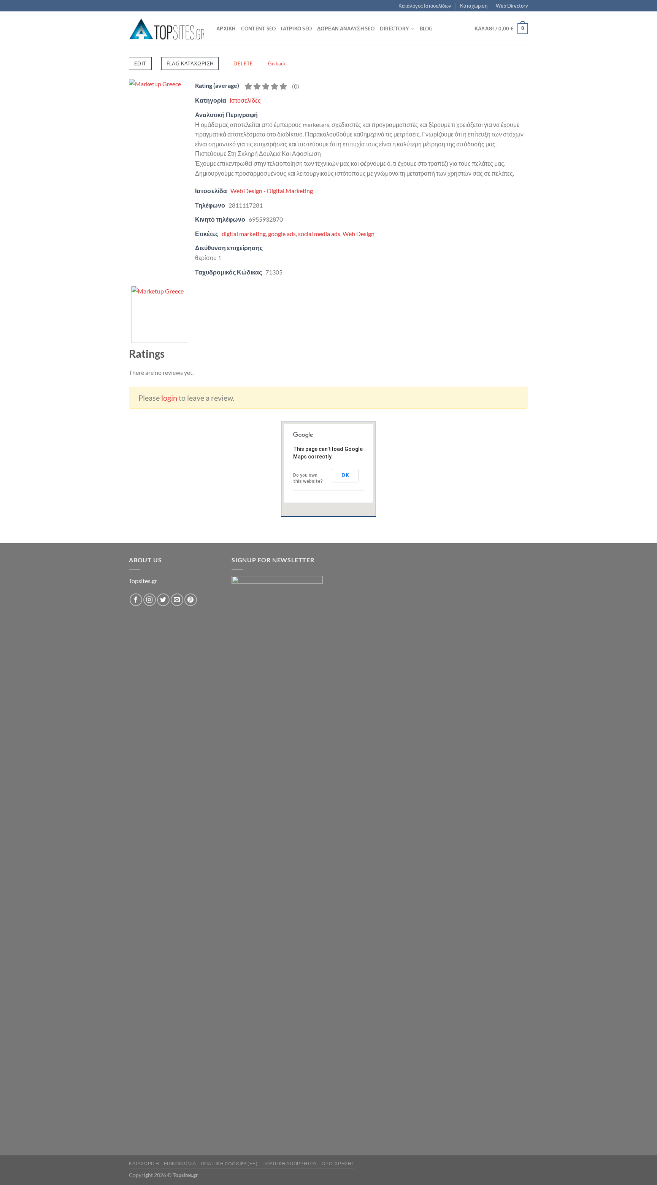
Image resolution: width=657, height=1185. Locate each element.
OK (345, 475)
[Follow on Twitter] (163, 599)
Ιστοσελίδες (245, 100)
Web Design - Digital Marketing (271, 190)
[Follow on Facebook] (136, 599)
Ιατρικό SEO (296, 28)
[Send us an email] (177, 599)
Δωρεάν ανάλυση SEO (346, 28)
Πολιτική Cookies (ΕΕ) (229, 1163)
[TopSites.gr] (167, 29)
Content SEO (258, 28)
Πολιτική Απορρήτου (289, 1163)
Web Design (359, 233)
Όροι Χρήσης (338, 1163)
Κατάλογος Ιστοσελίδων (424, 6)
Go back (277, 63)
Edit (140, 63)
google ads (282, 233)
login (169, 397)
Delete (243, 63)
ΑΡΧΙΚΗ (226, 28)
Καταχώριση (473, 6)
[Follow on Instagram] (149, 599)
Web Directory (512, 6)
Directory (394, 28)
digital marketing (244, 233)
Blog (426, 28)
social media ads (319, 233)
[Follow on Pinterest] (190, 599)
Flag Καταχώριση (190, 63)
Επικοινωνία (180, 1163)
